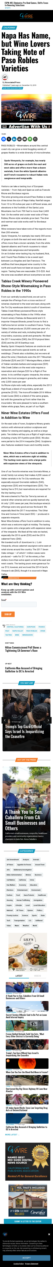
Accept (27, 1258)
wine (17, 635)
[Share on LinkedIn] (14, 139)
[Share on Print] (19, 139)
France (42, 627)
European (31, 627)
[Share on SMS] (30, 139)
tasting (8, 635)
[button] (49, 1234)
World (8, 1050)
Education (10, 1031)
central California (15, 627)
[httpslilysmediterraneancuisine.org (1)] (27, 971)
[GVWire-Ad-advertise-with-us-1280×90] (26, 128)
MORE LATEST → (12, 1135)
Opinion (8, 807)
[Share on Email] (24, 139)
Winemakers (27, 635)
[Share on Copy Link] (35, 139)
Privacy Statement (31, 1264)
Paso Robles (31, 631)
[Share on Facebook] (3, 139)
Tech (40, 8)
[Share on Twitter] (9, 139)
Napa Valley (17, 631)
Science (9, 1069)
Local (8, 1086)
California (9, 27)
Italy (7, 631)
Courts (9, 1105)
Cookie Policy (19, 1264)
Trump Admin (11, 1012)
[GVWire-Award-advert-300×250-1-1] (27, 1180)
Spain (42, 631)
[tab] (18, 976)
